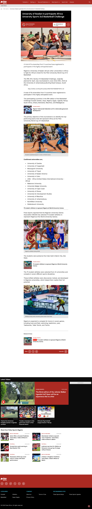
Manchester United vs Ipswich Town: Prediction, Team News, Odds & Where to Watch (50, 437)
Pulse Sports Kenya (58, 494)
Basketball (3, 497)
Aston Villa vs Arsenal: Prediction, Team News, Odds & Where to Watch (19, 437)
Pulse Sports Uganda (75, 494)
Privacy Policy (30, 497)
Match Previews (14, 433)
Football (25, 2)
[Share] (68, 24)
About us (28, 494)
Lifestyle (72, 2)
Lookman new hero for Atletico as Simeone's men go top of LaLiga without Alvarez (51, 448)
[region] (46, 416)
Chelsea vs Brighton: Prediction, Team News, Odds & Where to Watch (51, 458)
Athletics (14, 494)
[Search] (89, 2)
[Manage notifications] (89, 506)
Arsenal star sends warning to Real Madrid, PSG (18, 447)
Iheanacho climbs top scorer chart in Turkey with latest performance (18, 458)
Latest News (4, 5)
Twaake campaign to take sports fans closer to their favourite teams (26, 422)
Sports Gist (65, 2)
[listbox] (46, 416)
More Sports (55, 2)
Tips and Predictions (43, 2)
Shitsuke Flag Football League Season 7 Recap (44, 421)
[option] (9, 416)
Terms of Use (42, 494)
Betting (32, 2)
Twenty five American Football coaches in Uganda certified (9, 422)
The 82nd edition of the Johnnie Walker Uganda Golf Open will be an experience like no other (51, 394)
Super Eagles (16, 497)
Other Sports (5, 8)
